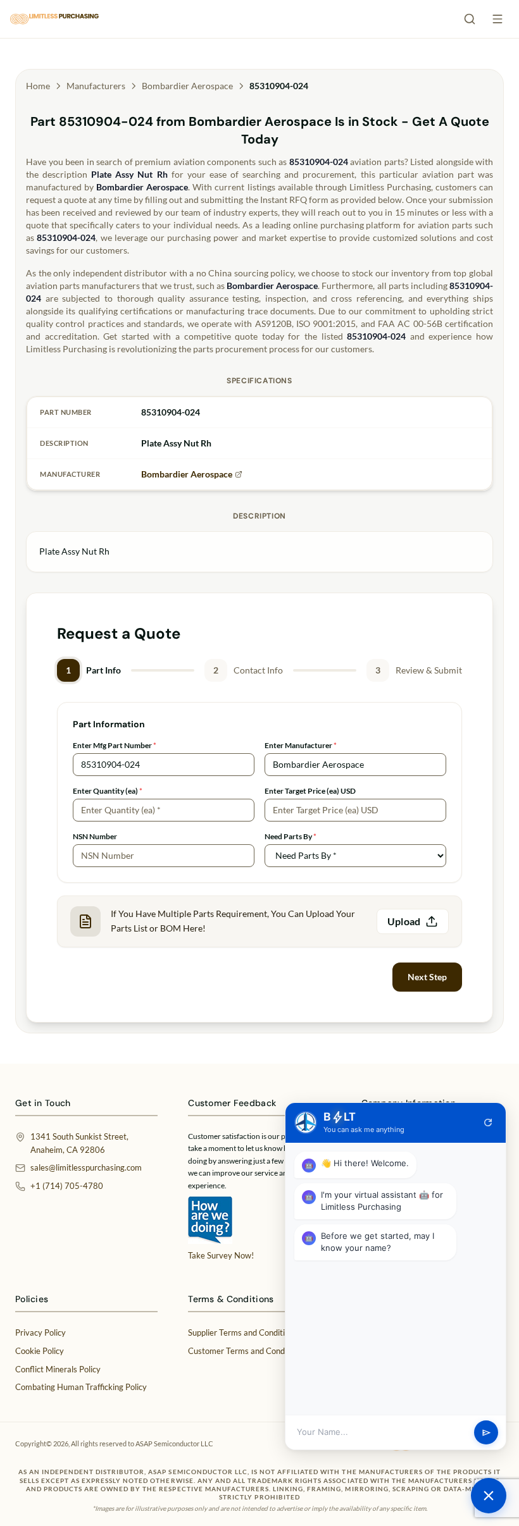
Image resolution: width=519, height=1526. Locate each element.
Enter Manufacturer (301, 745)
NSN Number (95, 836)
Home (38, 85)
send (486, 1432)
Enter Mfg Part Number (114, 745)
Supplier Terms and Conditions (242, 1332)
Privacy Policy (40, 1332)
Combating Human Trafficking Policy (81, 1387)
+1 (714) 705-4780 (66, 1186)
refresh (488, 1122)
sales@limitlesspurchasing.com (86, 1167)
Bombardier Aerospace (187, 85)
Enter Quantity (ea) (107, 791)
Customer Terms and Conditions (246, 1351)
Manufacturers (95, 85)
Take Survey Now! (221, 1255)
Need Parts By (290, 836)
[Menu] (497, 19)
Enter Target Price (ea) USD (310, 791)
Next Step (427, 976)
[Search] (469, 19)
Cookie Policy (39, 1351)
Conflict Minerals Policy (58, 1369)
